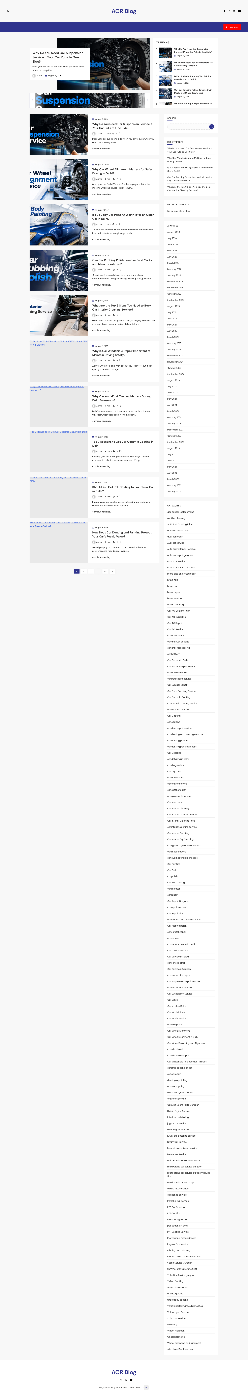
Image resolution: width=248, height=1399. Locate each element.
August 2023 (173, 448)
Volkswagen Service (178, 1312)
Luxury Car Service (177, 1141)
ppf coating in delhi (177, 1225)
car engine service (177, 783)
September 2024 (175, 374)
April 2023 (172, 473)
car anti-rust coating (178, 647)
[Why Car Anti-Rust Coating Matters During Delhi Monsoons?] (59, 406)
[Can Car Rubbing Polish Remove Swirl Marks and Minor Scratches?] (59, 270)
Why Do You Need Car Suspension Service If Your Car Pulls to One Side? (57, 57)
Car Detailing (174, 752)
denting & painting (177, 1080)
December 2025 (175, 281)
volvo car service (176, 1318)
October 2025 (174, 293)
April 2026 (172, 256)
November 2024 (175, 361)
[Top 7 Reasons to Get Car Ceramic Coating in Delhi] (59, 451)
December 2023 (175, 429)
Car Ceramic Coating (178, 697)
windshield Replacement (180, 1349)
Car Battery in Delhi (177, 660)
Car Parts (172, 870)
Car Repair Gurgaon (177, 901)
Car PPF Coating (176, 882)
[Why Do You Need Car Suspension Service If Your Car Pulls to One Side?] (59, 134)
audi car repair (175, 536)
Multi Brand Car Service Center (183, 1160)
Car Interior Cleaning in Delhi (182, 814)
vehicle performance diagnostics (185, 1306)
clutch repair (174, 1074)
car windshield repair (178, 1055)
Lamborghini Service (178, 1129)
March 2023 (173, 479)
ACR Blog (124, 11)
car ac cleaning (175, 604)
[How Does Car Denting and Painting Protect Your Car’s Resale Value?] (59, 542)
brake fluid (172, 579)
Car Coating (174, 715)
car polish (172, 876)
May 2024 (172, 398)
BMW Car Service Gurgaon (181, 567)
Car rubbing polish (177, 925)
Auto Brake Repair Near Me (181, 549)
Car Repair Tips (175, 913)
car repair (172, 894)
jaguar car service (176, 1123)
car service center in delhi (181, 944)
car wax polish (174, 1024)
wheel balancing (176, 1336)
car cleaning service (178, 709)
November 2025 (175, 287)
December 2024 (175, 355)
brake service (174, 598)
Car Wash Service (176, 1018)
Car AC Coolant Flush (178, 610)
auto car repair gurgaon (180, 555)
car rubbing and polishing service (184, 919)
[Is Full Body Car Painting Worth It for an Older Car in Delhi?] (59, 224)
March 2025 (173, 337)
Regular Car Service (177, 1244)
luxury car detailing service (181, 1135)
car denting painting (178, 740)
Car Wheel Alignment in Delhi (182, 1036)
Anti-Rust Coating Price (179, 524)
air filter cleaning (176, 518)
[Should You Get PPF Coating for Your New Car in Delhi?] (59, 497)
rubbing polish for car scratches (184, 1256)
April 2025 (172, 330)
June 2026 (172, 244)
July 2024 (172, 386)
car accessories (175, 635)
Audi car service (175, 542)
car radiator (173, 888)
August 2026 (173, 232)
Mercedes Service (176, 1154)
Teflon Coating (175, 1281)
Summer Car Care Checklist (182, 1268)
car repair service (176, 907)
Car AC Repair (174, 623)
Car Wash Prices (176, 1012)
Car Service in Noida (178, 956)
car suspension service (179, 987)
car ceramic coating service (182, 703)
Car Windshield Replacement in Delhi (187, 1061)
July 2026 (172, 238)
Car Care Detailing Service (181, 691)
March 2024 (173, 411)
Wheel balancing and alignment (184, 1343)
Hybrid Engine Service (178, 1111)
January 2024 (174, 423)
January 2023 (174, 491)
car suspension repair (178, 975)
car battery (173, 654)
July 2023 (172, 454)
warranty (172, 1324)
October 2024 (174, 368)
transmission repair (177, 1287)
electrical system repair (180, 1092)
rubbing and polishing (178, 1250)
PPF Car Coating (176, 1207)
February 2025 (174, 343)
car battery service (177, 672)
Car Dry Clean (174, 771)
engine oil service (176, 1098)
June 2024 (172, 392)
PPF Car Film (173, 1213)
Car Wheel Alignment (178, 1030)
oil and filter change (178, 1188)
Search (171, 118)
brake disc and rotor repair (181, 573)
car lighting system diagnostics (184, 845)
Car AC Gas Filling (176, 616)
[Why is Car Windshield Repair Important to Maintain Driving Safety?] (59, 361)
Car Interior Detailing (178, 833)
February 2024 (174, 417)
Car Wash (172, 999)
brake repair (173, 592)
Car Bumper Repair (177, 684)
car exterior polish (176, 789)
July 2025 (172, 312)
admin (39, 75)
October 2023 (174, 435)
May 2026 (172, 250)
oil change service (177, 1194)
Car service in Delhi (177, 950)
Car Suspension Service (179, 993)
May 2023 (172, 466)
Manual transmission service (182, 1148)
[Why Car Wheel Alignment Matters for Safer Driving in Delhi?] (59, 179)
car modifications (176, 851)
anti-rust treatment (178, 530)
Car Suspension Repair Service (183, 981)
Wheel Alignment (176, 1330)
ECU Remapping (175, 1086)
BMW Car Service (176, 561)
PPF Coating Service (178, 1231)
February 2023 (174, 485)
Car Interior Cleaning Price (181, 820)
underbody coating (177, 1299)
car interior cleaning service (182, 826)
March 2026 (173, 263)
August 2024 (173, 380)
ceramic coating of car (179, 1067)
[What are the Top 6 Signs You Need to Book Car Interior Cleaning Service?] (59, 315)
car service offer (176, 962)
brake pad (172, 586)
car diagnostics (175, 765)
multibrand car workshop (180, 1182)
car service (173, 938)
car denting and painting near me (185, 734)
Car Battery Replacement (181, 666)
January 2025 (174, 349)
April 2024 (172, 405)
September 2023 (175, 442)
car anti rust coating (178, 641)
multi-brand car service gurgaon (184, 1166)
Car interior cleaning (178, 808)
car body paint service (179, 678)
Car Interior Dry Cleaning (180, 839)
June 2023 (172, 460)
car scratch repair (176, 931)
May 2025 (172, 324)
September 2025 (175, 300)
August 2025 (173, 306)
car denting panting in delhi (181, 746)
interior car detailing (178, 1117)
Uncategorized (175, 1293)
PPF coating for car (177, 1219)
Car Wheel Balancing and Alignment (186, 1043)
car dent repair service (179, 728)
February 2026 (174, 269)
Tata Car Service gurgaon (181, 1275)
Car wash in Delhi (176, 1006)
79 (105, 571)
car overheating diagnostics (182, 857)
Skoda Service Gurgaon (179, 1262)
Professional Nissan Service (181, 1238)
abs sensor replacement (180, 511)
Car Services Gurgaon (179, 969)
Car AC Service (175, 629)
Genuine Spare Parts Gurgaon (183, 1104)
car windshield (175, 1049)
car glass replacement (179, 796)
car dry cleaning (175, 777)
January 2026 (174, 275)
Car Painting (173, 864)
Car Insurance (174, 802)
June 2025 (172, 318)
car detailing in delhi (178, 759)
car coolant (173, 721)
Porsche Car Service (178, 1201)
